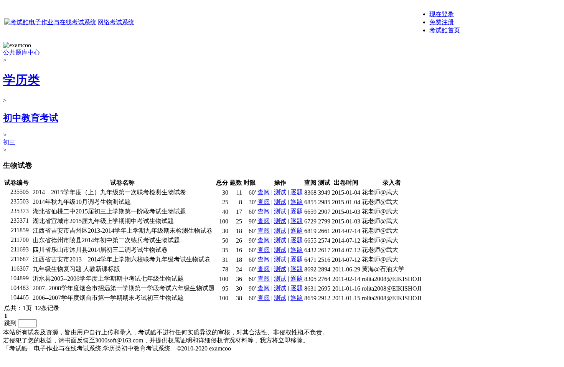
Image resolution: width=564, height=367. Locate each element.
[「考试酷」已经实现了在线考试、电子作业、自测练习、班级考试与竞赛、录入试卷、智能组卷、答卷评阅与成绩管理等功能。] (69, 22)
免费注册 (441, 22)
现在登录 (441, 14)
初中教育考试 (30, 118)
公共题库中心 (21, 52)
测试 (280, 192)
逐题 (296, 192)
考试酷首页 (444, 30)
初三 (9, 142)
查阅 (263, 192)
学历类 (21, 80)
